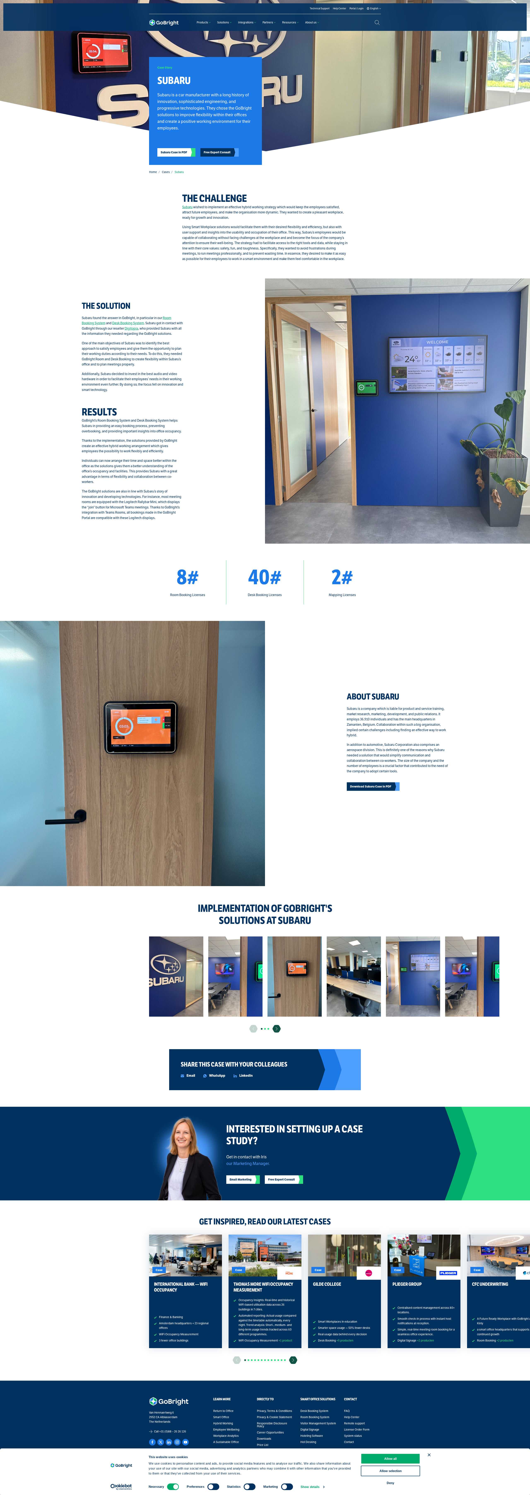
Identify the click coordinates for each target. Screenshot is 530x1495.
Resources (289, 22)
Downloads (264, 1438)
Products (202, 22)
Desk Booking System (128, 323)
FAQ (347, 1411)
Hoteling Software (311, 1436)
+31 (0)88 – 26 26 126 (172, 1431)
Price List (262, 1445)
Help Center (351, 1417)
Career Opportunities (270, 1432)
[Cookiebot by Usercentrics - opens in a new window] (121, 1487)
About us (311, 22)
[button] (262, 1029)
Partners (268, 22)
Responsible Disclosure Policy (272, 1425)
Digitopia (131, 329)
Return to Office (223, 1411)
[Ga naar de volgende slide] (276, 1029)
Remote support (354, 1423)
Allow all (390, 1458)
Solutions (223, 22)
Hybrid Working (223, 1423)
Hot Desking (308, 1442)
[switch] (213, 1486)
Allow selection (390, 1471)
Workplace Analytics (226, 1436)
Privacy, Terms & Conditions (274, 1411)
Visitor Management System (318, 1423)
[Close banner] (429, 1454)
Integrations (245, 22)
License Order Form (357, 1429)
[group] (176, 976)
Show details (310, 1487)
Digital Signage (309, 1429)
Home (153, 172)
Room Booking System (314, 1417)
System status (353, 1436)
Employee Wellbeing (226, 1429)
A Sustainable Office (226, 1442)
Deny (390, 1483)
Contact (349, 1442)
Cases (166, 172)
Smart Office (221, 1417)
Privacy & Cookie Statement (274, 1417)
